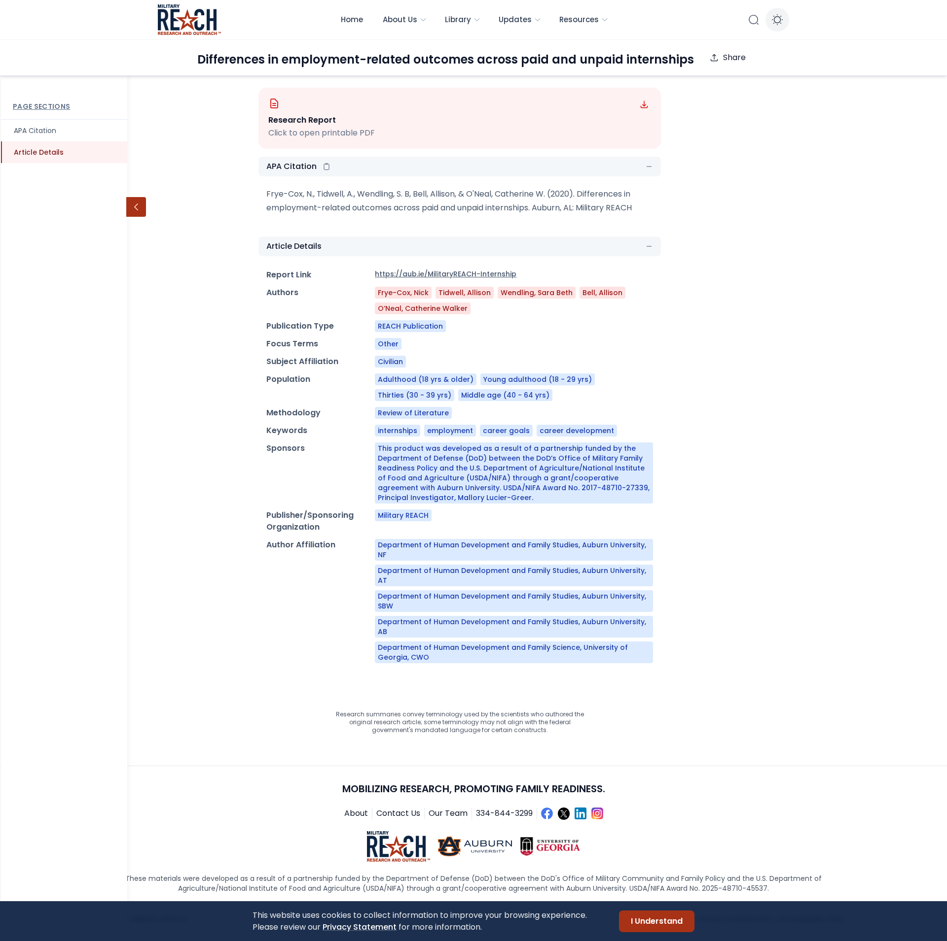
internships (397, 431)
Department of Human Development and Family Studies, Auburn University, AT (512, 575)
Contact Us (398, 813)
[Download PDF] (644, 104)
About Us (400, 19)
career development (577, 431)
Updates (515, 19)
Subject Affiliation (302, 361)
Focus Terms (292, 343)
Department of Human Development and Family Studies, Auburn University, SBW (512, 601)
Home (352, 19)
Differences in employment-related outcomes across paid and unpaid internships (445, 59)
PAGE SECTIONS (42, 106)
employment (450, 431)
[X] (564, 813)
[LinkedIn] (580, 813)
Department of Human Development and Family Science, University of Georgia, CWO (503, 652)
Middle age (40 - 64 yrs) (505, 395)
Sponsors (285, 448)
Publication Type (300, 326)
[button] (326, 166)
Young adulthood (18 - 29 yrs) (537, 379)
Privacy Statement (360, 927)
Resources (579, 19)
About (356, 813)
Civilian (390, 362)
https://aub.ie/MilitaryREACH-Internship (445, 274)
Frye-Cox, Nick (403, 293)
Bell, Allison (602, 293)
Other (388, 344)
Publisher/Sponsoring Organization (310, 521)
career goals (506, 431)
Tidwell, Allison (464, 293)
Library (458, 19)
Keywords (286, 430)
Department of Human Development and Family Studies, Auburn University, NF (512, 550)
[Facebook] (547, 813)
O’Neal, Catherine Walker (423, 308)
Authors (282, 292)
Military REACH (403, 515)
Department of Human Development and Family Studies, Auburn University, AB (512, 627)
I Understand (657, 921)
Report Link (288, 274)
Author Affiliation (300, 544)
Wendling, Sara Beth (537, 293)
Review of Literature (413, 413)
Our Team (448, 813)
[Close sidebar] (136, 207)
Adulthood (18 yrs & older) (426, 379)
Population (288, 379)
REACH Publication (410, 326)
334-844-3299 (504, 813)
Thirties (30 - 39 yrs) (414, 395)
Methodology (293, 412)
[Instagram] (597, 813)
